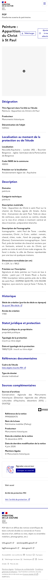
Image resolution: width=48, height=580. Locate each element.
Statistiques (28, 559)
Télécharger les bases (12, 559)
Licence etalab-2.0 (29, 574)
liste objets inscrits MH (12, 367)
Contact (29, 555)
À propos (39, 555)
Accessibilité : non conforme (12, 555)
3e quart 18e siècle (10, 305)
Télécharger (29, 33)
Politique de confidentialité (24, 569)
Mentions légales (8, 569)
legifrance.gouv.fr (9, 548)
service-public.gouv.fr (26, 543)
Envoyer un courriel (25, 470)
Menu (44, 3)
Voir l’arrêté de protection (16, 499)
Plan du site (14, 564)
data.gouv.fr (27, 548)
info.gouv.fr (7, 543)
